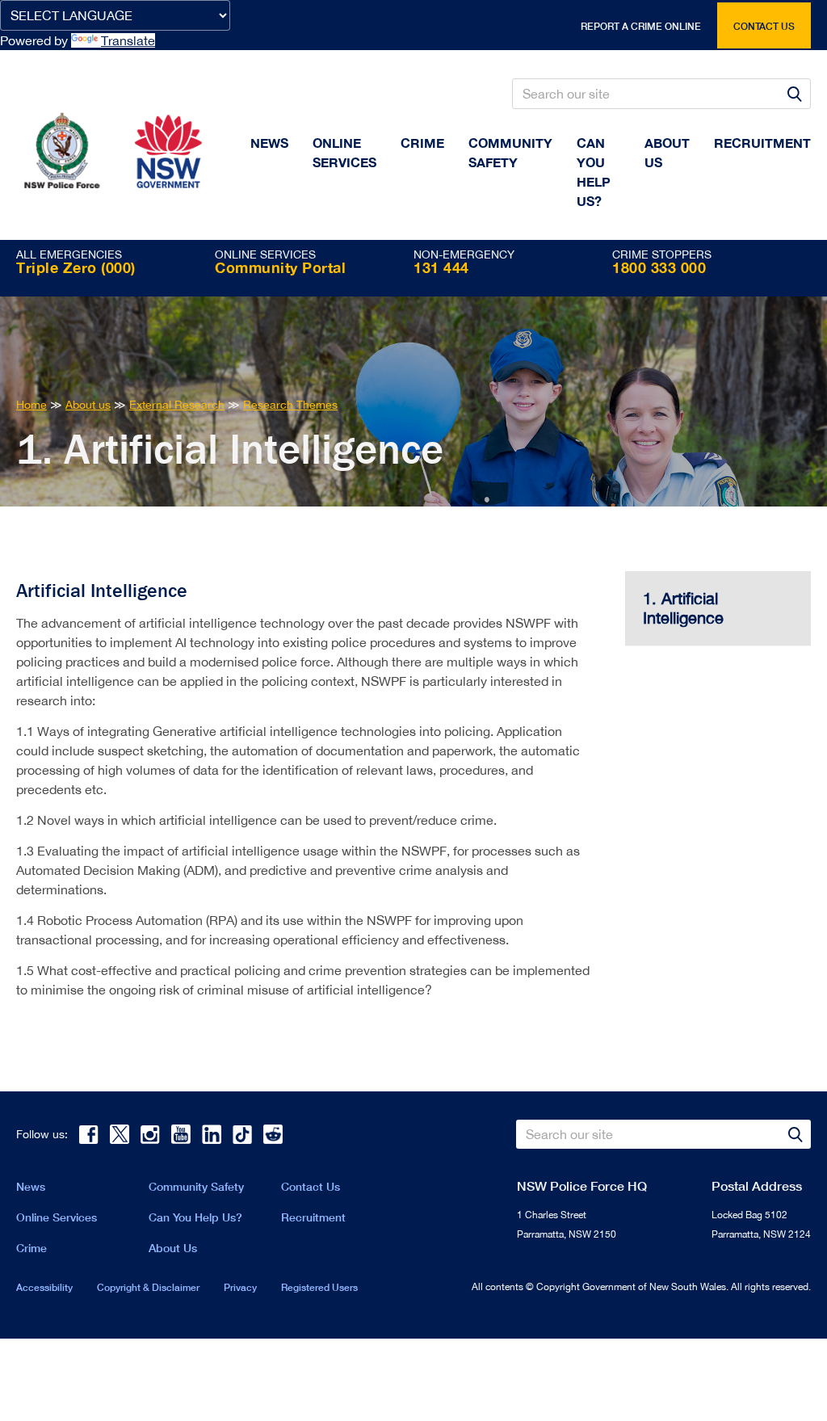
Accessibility (44, 1287)
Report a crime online (641, 26)
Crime (422, 142)
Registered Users (319, 1287)
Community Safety (510, 152)
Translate (128, 40)
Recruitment (762, 142)
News (269, 142)
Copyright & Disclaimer (148, 1287)
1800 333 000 (659, 267)
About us (667, 152)
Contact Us (310, 1186)
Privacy (240, 1287)
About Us (173, 1248)
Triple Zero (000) (76, 267)
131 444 (441, 267)
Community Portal (280, 267)
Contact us (764, 26)
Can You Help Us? (594, 171)
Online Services (344, 152)
